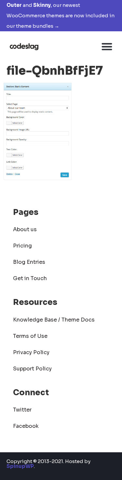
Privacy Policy (31, 352)
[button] (107, 46)
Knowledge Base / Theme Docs (54, 319)
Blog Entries (29, 262)
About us (25, 229)
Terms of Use (30, 336)
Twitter (22, 409)
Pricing (22, 245)
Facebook (26, 426)
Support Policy (32, 368)
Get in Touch (30, 278)
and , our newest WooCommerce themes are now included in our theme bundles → (61, 15)
